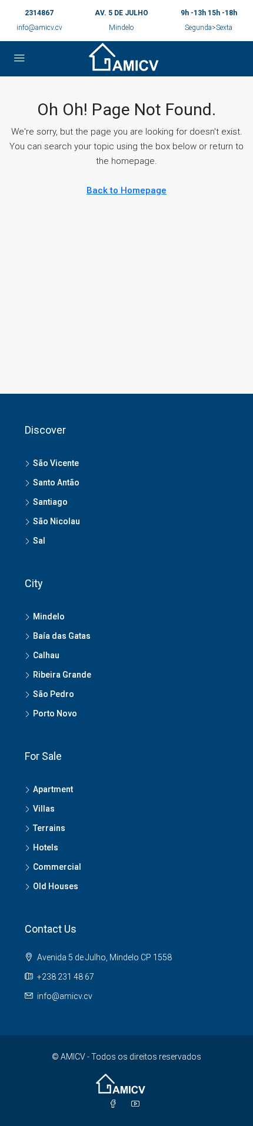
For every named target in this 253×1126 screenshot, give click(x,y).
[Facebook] (115, 1104)
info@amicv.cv (39, 28)
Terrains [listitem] (49, 828)
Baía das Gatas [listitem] (62, 636)
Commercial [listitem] (57, 867)
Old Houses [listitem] (55, 886)
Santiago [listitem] (50, 502)
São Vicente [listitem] (56, 463)
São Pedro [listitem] (53, 694)
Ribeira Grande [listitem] (62, 674)
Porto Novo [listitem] (55, 713)
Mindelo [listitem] (49, 616)
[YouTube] (137, 1104)
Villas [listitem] (44, 808)
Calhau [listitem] (46, 655)
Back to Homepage (126, 190)
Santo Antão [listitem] (56, 482)
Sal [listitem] (39, 540)
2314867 (39, 13)
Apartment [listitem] (53, 789)
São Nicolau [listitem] (56, 521)
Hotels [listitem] (45, 847)
